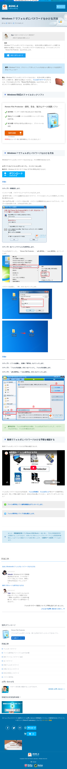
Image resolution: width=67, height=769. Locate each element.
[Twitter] (14, 728)
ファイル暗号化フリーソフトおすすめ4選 (16, 653)
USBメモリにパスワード (11, 669)
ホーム (4, 718)
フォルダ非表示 (33, 492)
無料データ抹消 (48, 538)
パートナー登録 (47, 720)
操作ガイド (21, 718)
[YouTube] (20, 728)
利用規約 (38, 718)
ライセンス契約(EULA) (49, 718)
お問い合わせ (30, 718)
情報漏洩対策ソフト (20, 533)
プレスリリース (12, 718)
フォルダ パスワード (9, 649)
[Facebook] (8, 728)
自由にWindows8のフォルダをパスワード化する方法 (18, 566)
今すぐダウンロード (17, 55)
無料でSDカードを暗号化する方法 (13, 585)
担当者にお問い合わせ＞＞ (57, 689)
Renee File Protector (18, 630)
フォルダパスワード (39, 79)
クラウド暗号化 (8, 677)
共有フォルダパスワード (11, 665)
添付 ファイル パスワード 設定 (13, 657)
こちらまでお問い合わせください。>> (53, 609)
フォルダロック (45, 492)
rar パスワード (7, 661)
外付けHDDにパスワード (11, 673)
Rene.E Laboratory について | (32, 720)
